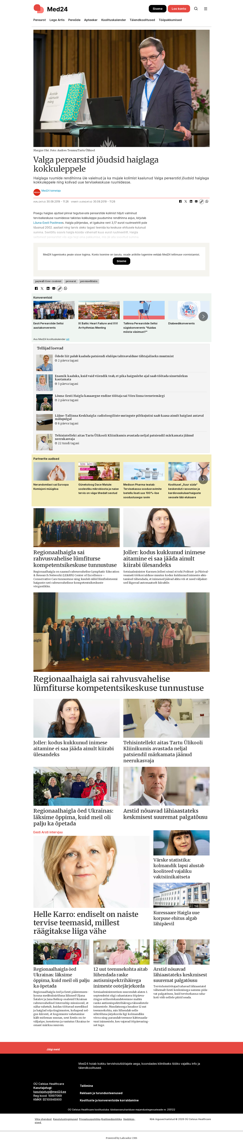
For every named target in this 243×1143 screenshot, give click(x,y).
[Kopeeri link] (201, 201)
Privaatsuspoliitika (90, 1119)
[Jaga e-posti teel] (196, 201)
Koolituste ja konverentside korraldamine (109, 1100)
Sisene (157, 8)
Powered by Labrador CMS (121, 1138)
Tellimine (86, 1086)
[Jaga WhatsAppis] (206, 201)
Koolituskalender (113, 20)
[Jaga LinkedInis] (190, 201)
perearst (71, 281)
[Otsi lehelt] (196, 9)
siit (67, 339)
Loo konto (179, 8)
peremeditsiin (88, 281)
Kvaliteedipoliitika (111, 1119)
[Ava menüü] (205, 9)
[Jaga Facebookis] (180, 201)
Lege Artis (57, 20)
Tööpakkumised (170, 20)
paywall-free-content (48, 281)
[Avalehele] (91, 9)
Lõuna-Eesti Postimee (47, 222)
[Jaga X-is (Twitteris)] (185, 201)
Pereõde (74, 20)
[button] (39, 316)
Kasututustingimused (65, 1119)
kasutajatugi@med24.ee (49, 1091)
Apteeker (91, 20)
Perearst (39, 20)
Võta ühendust (43, 1119)
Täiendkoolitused (142, 20)
